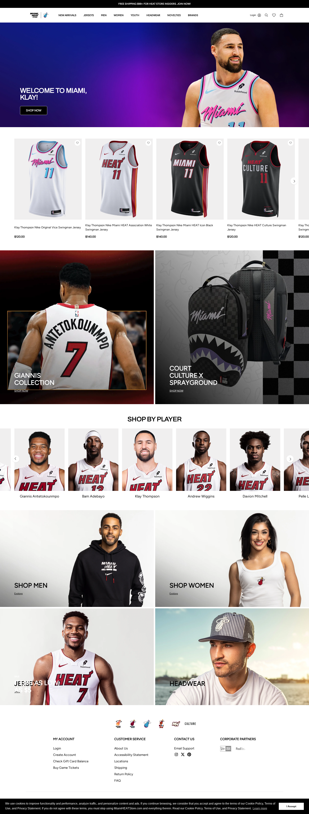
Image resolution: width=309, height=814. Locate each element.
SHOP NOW (33, 110)
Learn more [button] (260, 808)
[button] (77, 143)
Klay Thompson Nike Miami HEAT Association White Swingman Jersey (118, 227)
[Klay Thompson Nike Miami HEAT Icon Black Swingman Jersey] (190, 179)
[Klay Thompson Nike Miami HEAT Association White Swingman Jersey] (119, 179)
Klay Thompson (147, 496)
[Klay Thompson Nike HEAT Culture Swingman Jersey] (261, 179)
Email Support (184, 748)
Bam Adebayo (93, 496)
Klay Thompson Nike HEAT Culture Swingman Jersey (256, 227)
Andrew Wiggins (201, 496)
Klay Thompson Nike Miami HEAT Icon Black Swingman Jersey (184, 227)
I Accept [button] (291, 806)
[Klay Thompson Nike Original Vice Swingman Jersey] (48, 179)
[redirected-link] (154, 75)
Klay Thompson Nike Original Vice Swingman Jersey (47, 227)
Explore (18, 593)
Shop (172, 691)
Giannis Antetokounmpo (39, 496)
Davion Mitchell (255, 496)
